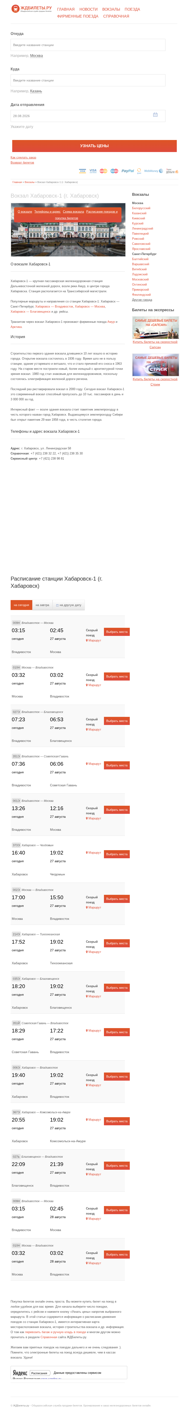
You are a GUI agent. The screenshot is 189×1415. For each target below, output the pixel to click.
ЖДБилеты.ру (21, 1405)
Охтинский (139, 284)
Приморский (140, 289)
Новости (89, 9)
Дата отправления (27, 105)
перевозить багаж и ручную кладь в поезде (55, 1332)
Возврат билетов (22, 162)
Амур (111, 321)
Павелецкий (140, 233)
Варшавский (140, 264)
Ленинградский (142, 228)
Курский (137, 223)
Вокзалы (111, 9)
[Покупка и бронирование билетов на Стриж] (155, 365)
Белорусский (141, 208)
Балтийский (140, 259)
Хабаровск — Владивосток (54, 306)
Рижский (138, 238)
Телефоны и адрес (47, 211)
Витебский (139, 269)
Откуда (17, 34)
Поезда (132, 9)
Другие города (142, 300)
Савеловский (141, 244)
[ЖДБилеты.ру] (32, 8)
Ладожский (140, 274)
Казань (36, 91)
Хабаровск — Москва (90, 306)
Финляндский (141, 294)
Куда (15, 69)
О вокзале (25, 211)
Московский (140, 279)
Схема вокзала (73, 211)
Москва (36, 56)
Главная (66, 9)
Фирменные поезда (77, 16)
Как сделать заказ (23, 157)
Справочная (116, 16)
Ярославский (141, 249)
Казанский (139, 213)
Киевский (138, 218)
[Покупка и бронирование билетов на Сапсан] (155, 327)
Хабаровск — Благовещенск (30, 311)
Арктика (16, 327)
